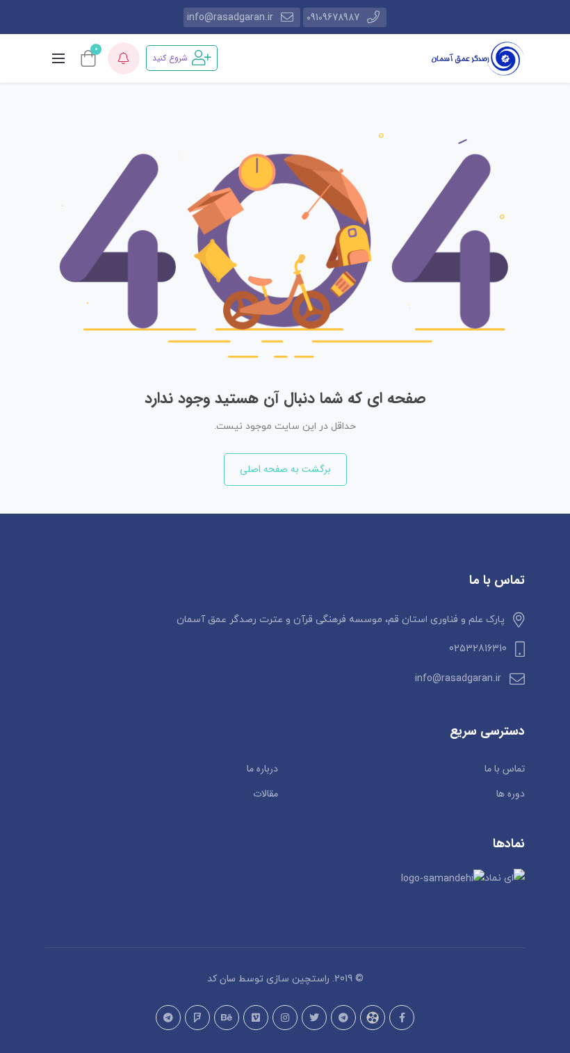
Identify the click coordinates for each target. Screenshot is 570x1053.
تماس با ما (504, 768)
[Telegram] (343, 1017)
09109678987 (333, 17)
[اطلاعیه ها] (124, 58)
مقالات (265, 793)
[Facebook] (401, 1017)
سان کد (221, 978)
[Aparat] (372, 1017)
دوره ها (510, 793)
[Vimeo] (255, 1017)
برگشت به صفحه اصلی (285, 469)
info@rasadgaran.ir (230, 17)
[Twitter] (314, 1017)
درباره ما (262, 768)
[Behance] (226, 1017)
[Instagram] (285, 1017)
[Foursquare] (197, 1017)
